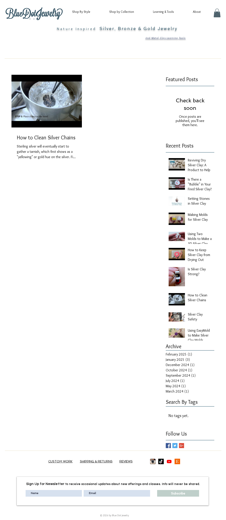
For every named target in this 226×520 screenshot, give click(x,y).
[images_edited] (153, 461)
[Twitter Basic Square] (174, 445)
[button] (85, 12)
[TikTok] (161, 461)
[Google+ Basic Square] (181, 445)
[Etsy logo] (177, 461)
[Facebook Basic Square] (168, 445)
